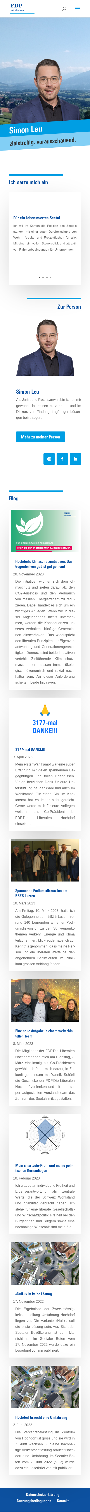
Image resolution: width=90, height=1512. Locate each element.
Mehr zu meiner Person (40, 436)
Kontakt (63, 1500)
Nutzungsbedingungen (34, 1500)
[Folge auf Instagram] (49, 459)
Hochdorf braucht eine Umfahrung (41, 1417)
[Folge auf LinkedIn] (75, 459)
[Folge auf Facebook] (62, 459)
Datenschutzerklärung (42, 1494)
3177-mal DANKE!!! (30, 749)
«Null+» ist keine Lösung (33, 1294)
